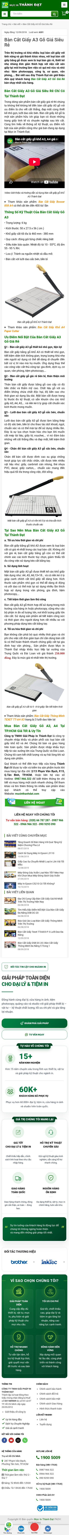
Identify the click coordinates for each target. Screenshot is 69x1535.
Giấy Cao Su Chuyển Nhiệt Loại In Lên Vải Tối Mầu (41, 863)
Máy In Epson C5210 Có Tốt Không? (36, 883)
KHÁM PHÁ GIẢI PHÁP (36, 1023)
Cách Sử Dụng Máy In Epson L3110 (36, 853)
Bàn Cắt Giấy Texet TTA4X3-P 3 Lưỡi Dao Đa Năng (40, 933)
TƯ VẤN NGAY (36, 1034)
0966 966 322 (28, 824)
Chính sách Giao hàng (51, 1403)
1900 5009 (45, 1488)
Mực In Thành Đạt (44, 1519)
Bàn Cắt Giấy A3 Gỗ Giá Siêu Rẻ (37, 24)
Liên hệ (43, 1419)
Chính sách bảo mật (50, 1398)
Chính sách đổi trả (49, 1393)
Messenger (48, 1533)
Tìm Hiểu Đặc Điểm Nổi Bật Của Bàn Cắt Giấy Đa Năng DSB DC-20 (41, 911)
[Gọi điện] (34, 1527)
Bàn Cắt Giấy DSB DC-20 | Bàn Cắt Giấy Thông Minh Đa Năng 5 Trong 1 (38, 944)
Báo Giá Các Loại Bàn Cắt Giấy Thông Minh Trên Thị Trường (40, 922)
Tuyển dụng (46, 1424)
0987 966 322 (46, 1469)
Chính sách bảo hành (50, 1389)
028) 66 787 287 (40, 820)
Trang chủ (6, 24)
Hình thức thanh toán (51, 1408)
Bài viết (17, 24)
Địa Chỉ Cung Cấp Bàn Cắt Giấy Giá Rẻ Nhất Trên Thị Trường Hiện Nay (40, 900)
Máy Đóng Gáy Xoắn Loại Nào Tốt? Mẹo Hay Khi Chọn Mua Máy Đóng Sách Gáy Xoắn (41, 874)
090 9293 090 (47, 824)
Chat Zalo (21, 1533)
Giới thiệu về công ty (15, 1411)
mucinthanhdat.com (27, 793)
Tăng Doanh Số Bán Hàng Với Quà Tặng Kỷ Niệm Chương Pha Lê (40, 843)
